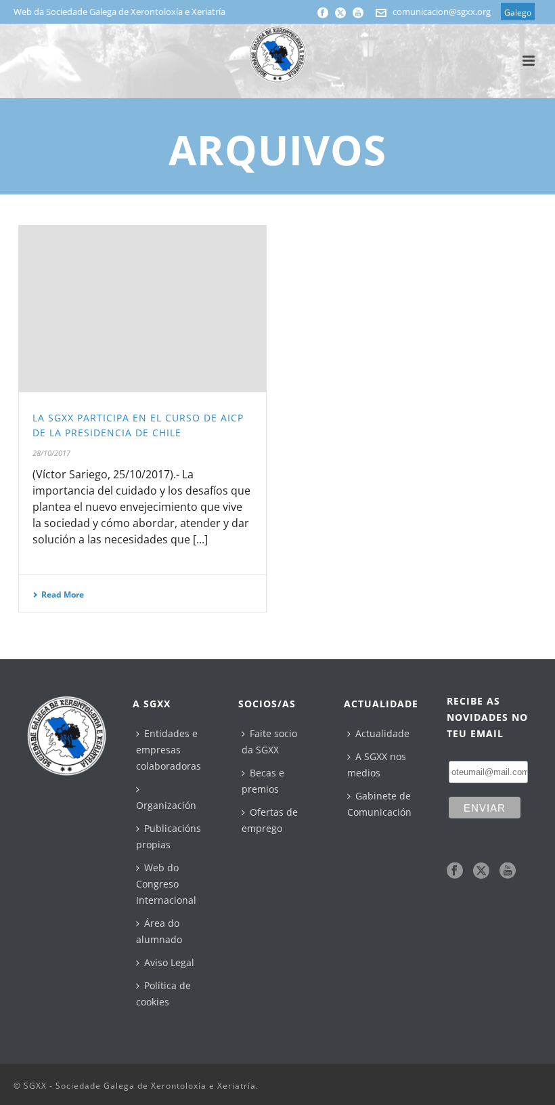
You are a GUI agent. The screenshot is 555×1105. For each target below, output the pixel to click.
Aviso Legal (169, 962)
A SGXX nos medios (376, 764)
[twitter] (481, 871)
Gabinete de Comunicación (379, 803)
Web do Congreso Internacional (166, 883)
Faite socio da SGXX (269, 741)
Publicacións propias (168, 836)
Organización (166, 805)
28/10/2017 (51, 453)
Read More (62, 594)
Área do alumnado (159, 931)
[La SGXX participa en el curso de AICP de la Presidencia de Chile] (142, 309)
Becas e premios (263, 780)
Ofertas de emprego (270, 820)
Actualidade (382, 733)
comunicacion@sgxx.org (442, 11)
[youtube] (508, 871)
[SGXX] (277, 54)
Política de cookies (163, 993)
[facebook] (455, 871)
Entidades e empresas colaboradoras (168, 749)
